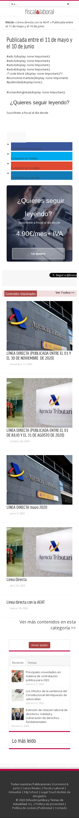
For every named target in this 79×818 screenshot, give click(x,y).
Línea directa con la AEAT (32, 22)
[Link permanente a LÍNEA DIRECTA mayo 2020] (39, 480)
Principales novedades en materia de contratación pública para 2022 (43, 676)
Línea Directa (17, 579)
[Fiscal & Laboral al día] (39, 12)
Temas (32, 663)
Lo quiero (16, 137)
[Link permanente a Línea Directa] (39, 552)
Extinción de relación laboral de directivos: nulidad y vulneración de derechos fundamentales (47, 716)
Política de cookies (24, 808)
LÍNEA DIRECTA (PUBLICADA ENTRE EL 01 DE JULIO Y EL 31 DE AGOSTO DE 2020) (37, 432)
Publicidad (45, 808)
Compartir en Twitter (24, 158)
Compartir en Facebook (26, 149)
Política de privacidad (50, 804)
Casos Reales (32, 788)
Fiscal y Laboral (54, 788)
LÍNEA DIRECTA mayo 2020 (27, 507)
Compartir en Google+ (25, 168)
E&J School (31, 792)
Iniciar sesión (39, 645)
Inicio (9, 22)
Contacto (61, 808)
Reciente (18, 663)
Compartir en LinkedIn (25, 178)
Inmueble (15, 792)
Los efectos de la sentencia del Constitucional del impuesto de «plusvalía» (46, 695)
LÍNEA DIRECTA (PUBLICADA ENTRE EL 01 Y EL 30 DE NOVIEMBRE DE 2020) (39, 355)
